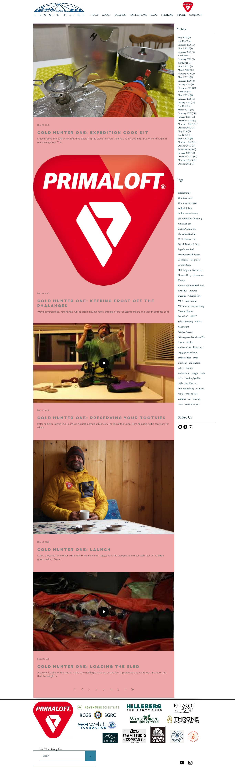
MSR (180, 300)
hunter (189, 367)
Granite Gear (184, 264)
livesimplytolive (193, 378)
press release (191, 393)
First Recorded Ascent (189, 254)
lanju (202, 373)
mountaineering (186, 388)
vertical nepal (192, 403)
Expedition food (186, 249)
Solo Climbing (185, 321)
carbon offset (184, 357)
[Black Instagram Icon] (190, 763)
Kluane (181, 280)
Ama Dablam (184, 223)
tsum (180, 403)
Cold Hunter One (187, 239)
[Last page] (133, 689)
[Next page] (125, 689)
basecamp (198, 347)
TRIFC (198, 321)
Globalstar (183, 259)
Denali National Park (188, 244)
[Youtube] (182, 763)
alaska (190, 342)
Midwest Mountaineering (191, 306)
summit (182, 398)
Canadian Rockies (187, 233)
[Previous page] (82, 689)
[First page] (75, 689)
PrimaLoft (183, 316)
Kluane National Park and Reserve (191, 285)
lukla (180, 383)
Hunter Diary (185, 275)
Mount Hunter (185, 311)
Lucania (193, 290)
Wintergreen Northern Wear (191, 337)
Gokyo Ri (195, 259)
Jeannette (198, 275)
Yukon (181, 342)
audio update (184, 347)
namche (200, 388)
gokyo (181, 367)
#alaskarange (184, 192)
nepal (180, 393)
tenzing (196, 398)
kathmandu (184, 373)
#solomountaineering (188, 213)
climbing (182, 362)
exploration (194, 362)
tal (189, 398)
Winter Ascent (185, 331)
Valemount (183, 326)
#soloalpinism (185, 208)
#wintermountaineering (190, 218)
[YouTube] (180, 427)
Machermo (190, 300)
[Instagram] (191, 427)
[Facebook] (185, 427)
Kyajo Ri (182, 290)
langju (195, 373)
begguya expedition (187, 352)
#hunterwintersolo (187, 203)
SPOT (193, 316)
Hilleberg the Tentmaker (190, 270)
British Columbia (187, 228)
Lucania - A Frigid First (189, 295)
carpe (195, 357)
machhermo (191, 383)
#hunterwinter (185, 197)
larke (180, 378)
